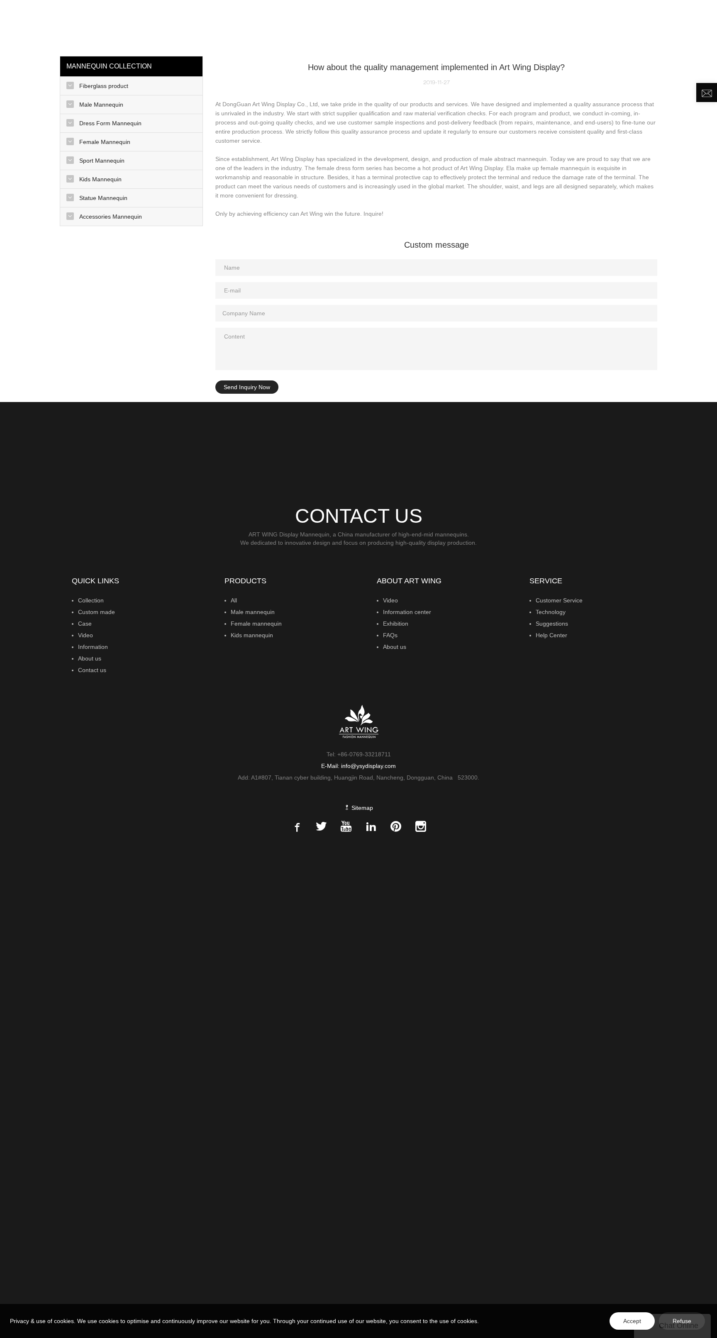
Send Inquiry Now (247, 387)
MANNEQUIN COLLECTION (370, 27)
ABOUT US (604, 27)
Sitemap (361, 807)
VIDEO (532, 27)
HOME (311, 27)
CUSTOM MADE (449, 27)
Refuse (682, 1321)
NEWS (561, 27)
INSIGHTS (496, 27)
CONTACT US (657, 27)
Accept (632, 1321)
